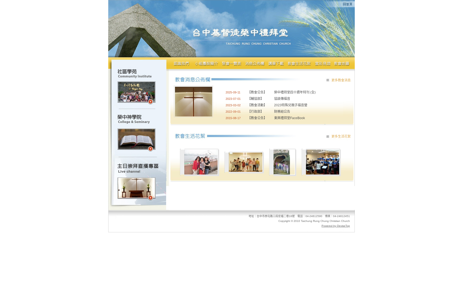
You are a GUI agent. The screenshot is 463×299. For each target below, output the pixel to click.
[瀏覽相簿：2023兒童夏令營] (245, 170)
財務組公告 (282, 111)
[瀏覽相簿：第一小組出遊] (201, 173)
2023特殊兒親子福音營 (290, 105)
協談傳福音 (282, 99)
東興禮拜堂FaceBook (289, 118)
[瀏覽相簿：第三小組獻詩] (322, 173)
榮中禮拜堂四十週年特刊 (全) (295, 92)
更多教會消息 (341, 80)
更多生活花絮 (341, 136)
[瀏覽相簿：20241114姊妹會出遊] (282, 173)
